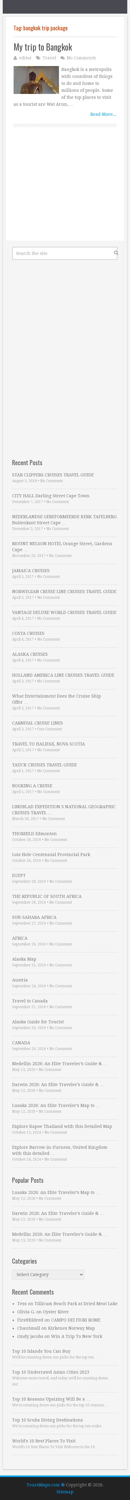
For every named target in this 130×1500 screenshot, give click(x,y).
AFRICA (20, 938)
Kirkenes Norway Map (71, 1328)
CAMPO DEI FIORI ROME (75, 1320)
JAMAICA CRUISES (31, 570)
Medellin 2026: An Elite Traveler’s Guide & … (59, 1063)
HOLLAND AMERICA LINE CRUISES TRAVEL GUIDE (63, 675)
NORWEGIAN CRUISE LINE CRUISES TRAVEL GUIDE (64, 591)
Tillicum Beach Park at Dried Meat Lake (76, 1303)
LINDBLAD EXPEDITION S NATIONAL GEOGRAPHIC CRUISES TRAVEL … (64, 809)
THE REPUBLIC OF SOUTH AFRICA (47, 896)
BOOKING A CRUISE (32, 785)
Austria (20, 980)
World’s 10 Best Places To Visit (44, 1440)
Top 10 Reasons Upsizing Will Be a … (51, 1399)
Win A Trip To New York (76, 1336)
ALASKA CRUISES (30, 654)
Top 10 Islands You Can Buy (41, 1351)
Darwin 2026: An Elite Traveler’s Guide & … (58, 1084)
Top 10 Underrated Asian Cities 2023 (50, 1372)
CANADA (21, 1042)
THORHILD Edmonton (34, 833)
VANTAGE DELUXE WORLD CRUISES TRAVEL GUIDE (64, 612)
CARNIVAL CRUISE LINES (37, 723)
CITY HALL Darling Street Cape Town (50, 495)
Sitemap (65, 1491)
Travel (49, 57)
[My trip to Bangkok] (36, 80)
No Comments (81, 57)
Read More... (103, 114)
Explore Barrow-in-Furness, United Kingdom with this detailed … (59, 1150)
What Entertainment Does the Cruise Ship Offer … (56, 699)
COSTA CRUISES (28, 633)
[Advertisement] (65, 190)
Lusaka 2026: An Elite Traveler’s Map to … (56, 1105)
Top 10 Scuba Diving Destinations (47, 1420)
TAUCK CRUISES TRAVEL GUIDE (44, 764)
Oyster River (56, 1311)
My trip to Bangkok (43, 47)
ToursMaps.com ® (46, 1484)
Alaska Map (24, 959)
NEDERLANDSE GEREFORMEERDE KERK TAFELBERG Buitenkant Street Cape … (64, 519)
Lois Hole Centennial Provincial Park (51, 854)
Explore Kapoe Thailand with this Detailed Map (62, 1126)
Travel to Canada (30, 1000)
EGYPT (19, 875)
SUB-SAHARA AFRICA (34, 917)
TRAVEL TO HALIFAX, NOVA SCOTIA (48, 744)
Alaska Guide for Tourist (38, 1021)
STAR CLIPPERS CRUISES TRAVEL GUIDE (53, 474)
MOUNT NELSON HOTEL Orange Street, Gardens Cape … (62, 546)
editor (25, 57)
